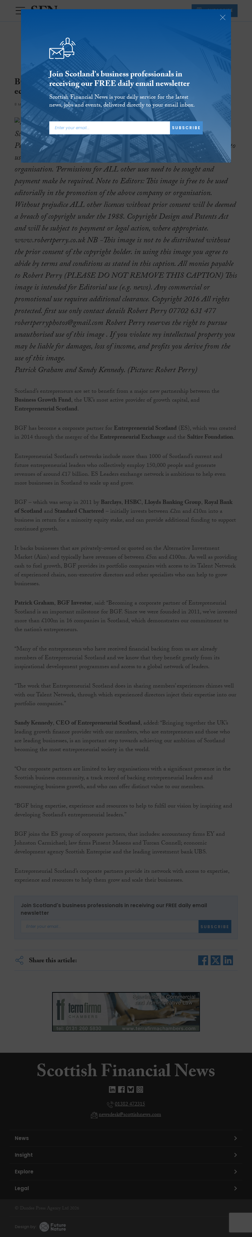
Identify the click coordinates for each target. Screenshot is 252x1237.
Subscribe (186, 127)
